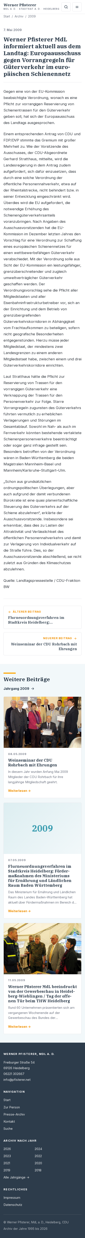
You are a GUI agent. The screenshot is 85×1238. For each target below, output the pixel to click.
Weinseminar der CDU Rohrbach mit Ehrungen (32, 762)
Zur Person (11, 1107)
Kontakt (9, 1121)
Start (6, 16)
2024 (38, 1149)
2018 (38, 1170)
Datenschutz (12, 1205)
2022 (38, 1156)
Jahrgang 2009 (16, 689)
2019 (6, 1170)
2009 (32, 16)
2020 (38, 1163)
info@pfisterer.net (17, 1080)
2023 (7, 1156)
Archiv (19, 16)
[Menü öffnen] (77, 6)
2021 (6, 1163)
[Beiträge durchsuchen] (66, 6)
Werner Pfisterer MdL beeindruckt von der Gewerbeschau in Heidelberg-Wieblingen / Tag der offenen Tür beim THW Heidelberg (42, 993)
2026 (7, 1149)
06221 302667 (13, 1074)
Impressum (11, 1198)
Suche (8, 1129)
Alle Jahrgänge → (16, 1177)
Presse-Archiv (14, 1114)
